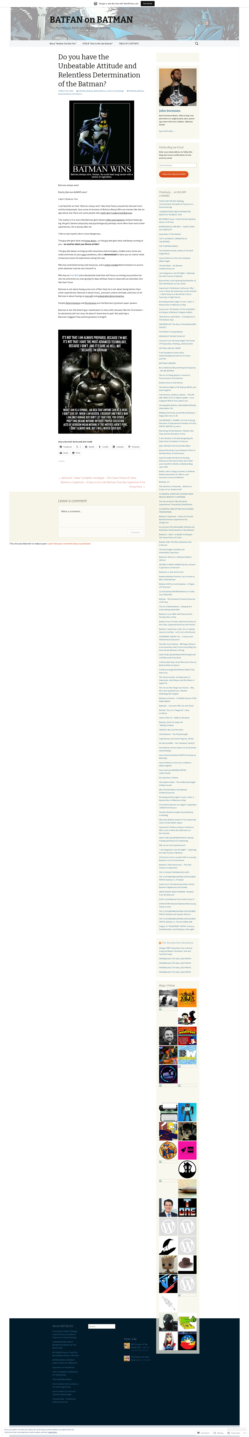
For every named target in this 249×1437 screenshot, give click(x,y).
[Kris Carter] (187, 1093)
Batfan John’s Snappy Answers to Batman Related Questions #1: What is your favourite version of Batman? (177, 474)
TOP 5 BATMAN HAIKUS (168, 246)
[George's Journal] (187, 998)
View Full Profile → (167, 131)
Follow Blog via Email (171, 147)
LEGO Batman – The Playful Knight (173, 734)
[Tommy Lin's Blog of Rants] (187, 1264)
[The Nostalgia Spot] (168, 1131)
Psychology (119, 91)
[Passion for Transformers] (168, 1322)
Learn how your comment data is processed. (69, 543)
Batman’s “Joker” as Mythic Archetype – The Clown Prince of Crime (97, 478)
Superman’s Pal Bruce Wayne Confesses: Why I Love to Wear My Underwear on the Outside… (176, 830)
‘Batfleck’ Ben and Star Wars (171, 729)
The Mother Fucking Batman (171, 331)
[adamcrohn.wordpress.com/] (187, 1112)
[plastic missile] (168, 1303)
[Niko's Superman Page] (168, 1036)
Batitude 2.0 (164, 482)
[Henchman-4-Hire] (168, 1150)
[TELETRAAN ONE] (187, 1207)
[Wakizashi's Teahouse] (168, 1017)
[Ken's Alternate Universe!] (187, 1150)
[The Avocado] (168, 1169)
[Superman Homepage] (187, 1036)
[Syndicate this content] (160, 942)
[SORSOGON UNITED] (187, 1341)
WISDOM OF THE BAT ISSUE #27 (172, 336)
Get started (147, 3)
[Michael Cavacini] (168, 1207)
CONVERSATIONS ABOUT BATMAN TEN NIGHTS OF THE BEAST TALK (64, 1345)
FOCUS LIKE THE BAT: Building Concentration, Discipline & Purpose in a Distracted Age (176, 204)
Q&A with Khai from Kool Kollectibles (175, 445)
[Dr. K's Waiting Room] (168, 1074)
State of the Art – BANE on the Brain (174, 717)
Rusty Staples (145, 1360)
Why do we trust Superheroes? (172, 845)
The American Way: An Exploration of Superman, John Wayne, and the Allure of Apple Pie (176, 680)
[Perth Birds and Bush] (168, 1245)
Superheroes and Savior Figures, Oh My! (176, 738)
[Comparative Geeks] (168, 1264)
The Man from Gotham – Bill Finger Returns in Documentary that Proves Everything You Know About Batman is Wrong (177, 647)
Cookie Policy (52, 1432)
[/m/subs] (168, 1341)
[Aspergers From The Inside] (187, 1284)
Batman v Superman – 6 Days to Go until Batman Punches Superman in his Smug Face (103, 484)
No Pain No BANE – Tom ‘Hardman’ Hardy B (177, 743)
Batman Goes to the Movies (171, 382)
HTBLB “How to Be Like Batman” (97, 43)
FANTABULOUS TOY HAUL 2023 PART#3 (175, 963)
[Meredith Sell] (168, 1112)
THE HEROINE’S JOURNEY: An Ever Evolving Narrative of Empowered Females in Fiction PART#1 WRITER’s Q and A (177, 423)
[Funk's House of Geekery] (187, 1169)
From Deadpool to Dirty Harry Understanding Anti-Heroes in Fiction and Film (174, 355)
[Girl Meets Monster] (168, 998)
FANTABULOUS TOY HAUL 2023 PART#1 (175, 972)
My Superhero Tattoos (168, 777)
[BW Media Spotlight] (187, 1055)
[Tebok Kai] (187, 1074)
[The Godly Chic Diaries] (187, 1303)
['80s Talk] (187, 1226)
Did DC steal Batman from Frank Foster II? (176, 899)
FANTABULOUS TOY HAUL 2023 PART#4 (175, 958)
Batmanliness (99, 91)
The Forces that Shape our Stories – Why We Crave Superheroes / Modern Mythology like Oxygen (176, 690)
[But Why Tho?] (168, 1188)
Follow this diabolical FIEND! (174, 174)
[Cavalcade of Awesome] (168, 1284)
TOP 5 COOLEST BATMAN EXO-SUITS (174, 872)
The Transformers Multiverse (177, 942)
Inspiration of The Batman (170, 234)
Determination (64, 94)
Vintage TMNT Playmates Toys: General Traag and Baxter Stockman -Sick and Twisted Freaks (175, 951)
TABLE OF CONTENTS (129, 43)
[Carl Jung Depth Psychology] (168, 1226)
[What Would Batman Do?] (187, 1131)
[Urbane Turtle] (168, 1093)
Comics (109, 91)
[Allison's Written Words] (187, 1188)
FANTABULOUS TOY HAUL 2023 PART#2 (175, 967)
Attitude (81, 91)
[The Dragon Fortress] (187, 1245)
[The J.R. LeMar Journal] (187, 1322)
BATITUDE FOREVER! (167, 363)
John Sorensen (169, 110)
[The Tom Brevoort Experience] (187, 1017)
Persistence (76, 94)
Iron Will (74, 275)
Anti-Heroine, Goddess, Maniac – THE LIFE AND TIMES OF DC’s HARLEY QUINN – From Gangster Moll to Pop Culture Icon (176, 397)
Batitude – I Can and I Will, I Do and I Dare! (176, 705)
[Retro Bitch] (168, 1055)
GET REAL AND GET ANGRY (170, 348)
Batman (89, 91)
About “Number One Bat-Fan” (63, 43)
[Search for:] (197, 43)
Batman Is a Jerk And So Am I (171, 572)
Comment (135, 532)
